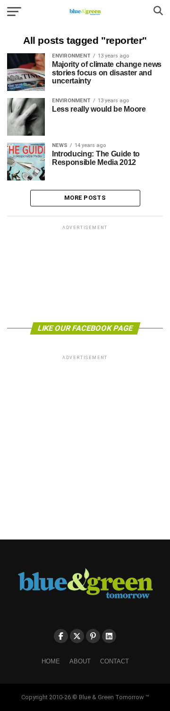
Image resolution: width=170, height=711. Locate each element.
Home (51, 661)
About (80, 661)
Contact (114, 661)
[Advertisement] (85, 273)
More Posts (85, 197)
